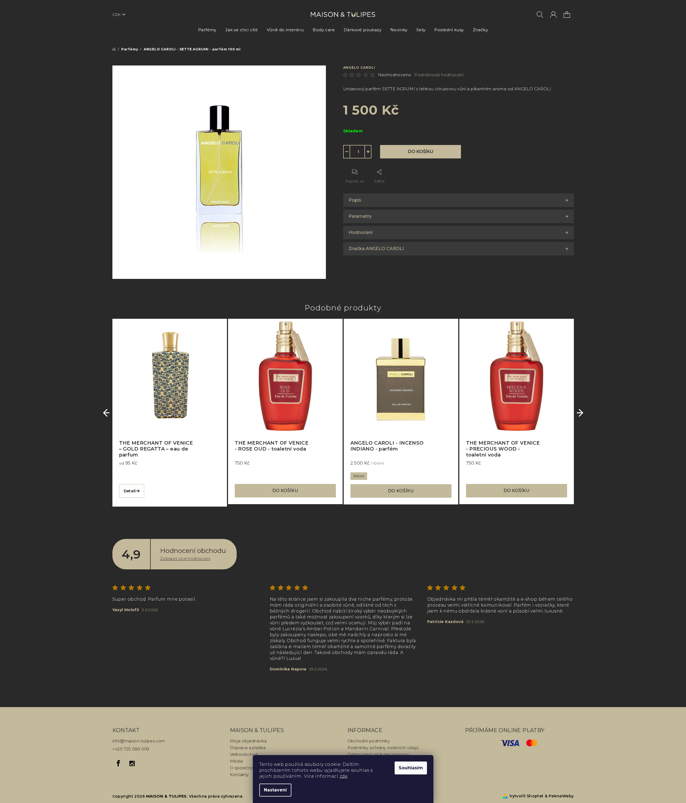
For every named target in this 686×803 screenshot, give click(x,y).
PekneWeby (561, 796)
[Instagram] (132, 763)
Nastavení (275, 789)
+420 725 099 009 (130, 749)
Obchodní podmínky (368, 740)
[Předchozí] (106, 413)
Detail (130, 491)
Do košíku (420, 151)
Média (236, 761)
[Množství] (357, 152)
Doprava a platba (248, 747)
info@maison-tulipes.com (138, 740)
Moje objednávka (248, 740)
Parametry (360, 216)
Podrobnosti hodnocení (438, 74)
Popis (355, 200)
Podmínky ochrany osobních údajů (383, 747)
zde (344, 776)
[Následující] (580, 413)
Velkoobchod (244, 754)
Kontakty (239, 774)
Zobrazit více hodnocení (185, 558)
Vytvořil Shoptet (526, 796)
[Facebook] (118, 763)
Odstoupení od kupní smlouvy (378, 754)
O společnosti (244, 767)
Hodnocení (361, 232)
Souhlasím (411, 767)
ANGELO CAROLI (359, 67)
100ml (358, 476)
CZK (116, 14)
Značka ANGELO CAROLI (376, 248)
